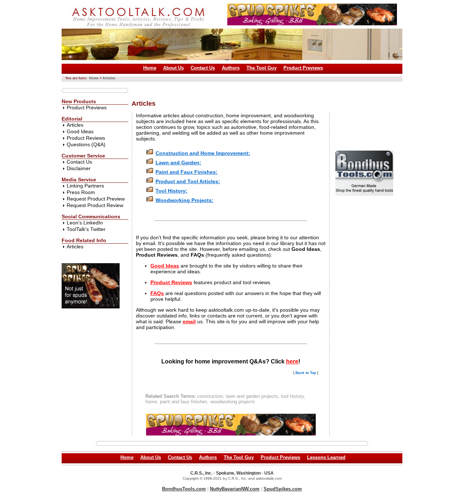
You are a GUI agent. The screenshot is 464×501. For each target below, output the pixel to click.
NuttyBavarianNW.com (235, 489)
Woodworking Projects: (185, 200)
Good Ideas (80, 131)
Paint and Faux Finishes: (187, 172)
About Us (173, 68)
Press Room (81, 192)
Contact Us (203, 68)
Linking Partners (85, 186)
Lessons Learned (326, 457)
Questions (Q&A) (86, 144)
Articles (109, 78)
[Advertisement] (263, 88)
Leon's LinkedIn (85, 223)
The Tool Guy (261, 68)
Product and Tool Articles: (188, 181)
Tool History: (171, 191)
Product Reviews (86, 138)
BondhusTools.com (184, 489)
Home (149, 68)
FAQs (157, 293)
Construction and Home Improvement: (203, 153)
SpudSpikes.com (283, 489)
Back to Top (305, 373)
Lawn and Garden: (178, 162)
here (292, 361)
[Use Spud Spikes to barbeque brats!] (91, 307)
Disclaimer (79, 168)
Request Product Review (95, 205)
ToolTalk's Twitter (86, 229)
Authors (231, 68)
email (189, 321)
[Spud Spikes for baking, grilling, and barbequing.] (312, 23)
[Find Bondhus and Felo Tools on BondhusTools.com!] (364, 194)
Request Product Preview (96, 199)
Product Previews (303, 68)
